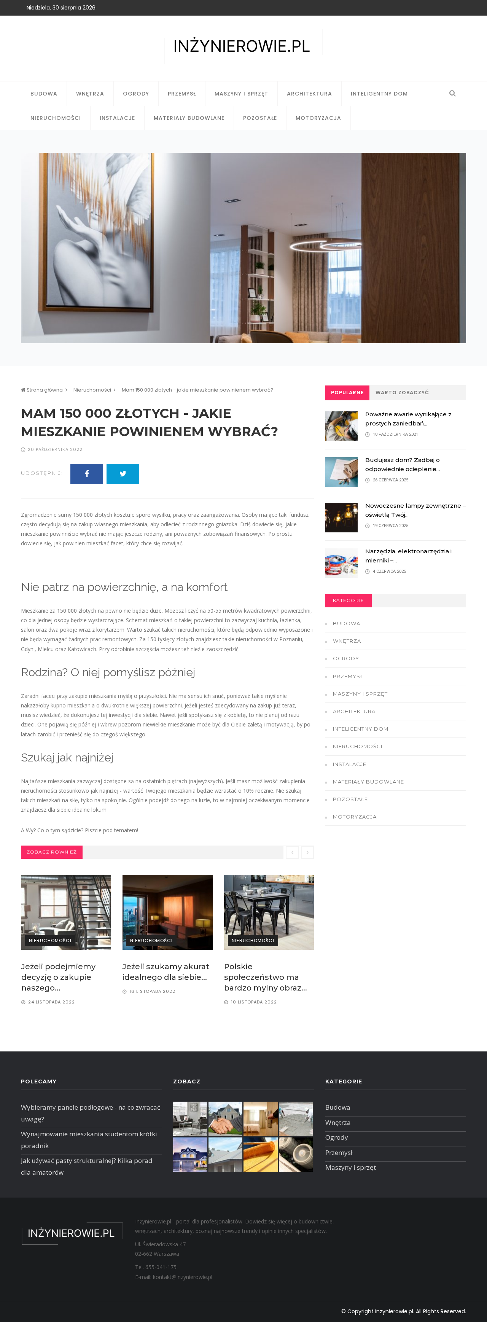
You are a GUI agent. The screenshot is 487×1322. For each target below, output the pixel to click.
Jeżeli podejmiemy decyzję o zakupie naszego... (58, 977)
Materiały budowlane (189, 118)
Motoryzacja (318, 118)
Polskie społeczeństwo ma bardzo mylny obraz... (265, 977)
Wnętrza (90, 93)
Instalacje (117, 118)
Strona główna (44, 389)
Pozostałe (260, 118)
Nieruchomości (55, 118)
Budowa (43, 93)
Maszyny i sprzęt (241, 93)
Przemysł (182, 93)
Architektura (309, 93)
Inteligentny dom (379, 93)
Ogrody (136, 93)
